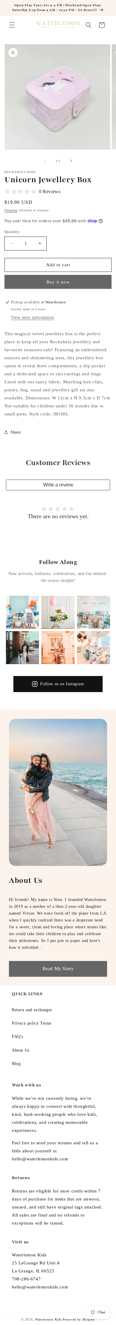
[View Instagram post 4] (22, 647)
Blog (16, 1063)
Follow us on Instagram (62, 684)
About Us (20, 1050)
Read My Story (58, 968)
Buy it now (58, 282)
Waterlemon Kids (48, 1319)
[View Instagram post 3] (93, 612)
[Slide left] (44, 160)
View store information (32, 317)
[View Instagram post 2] (57, 612)
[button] (11, 24)
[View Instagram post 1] (22, 612)
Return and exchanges (32, 1010)
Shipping (10, 210)
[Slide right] (71, 160)
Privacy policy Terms (31, 1023)
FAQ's (17, 1036)
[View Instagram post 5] (57, 647)
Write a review (58, 484)
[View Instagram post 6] (93, 647)
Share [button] (15, 432)
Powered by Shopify (79, 1319)
